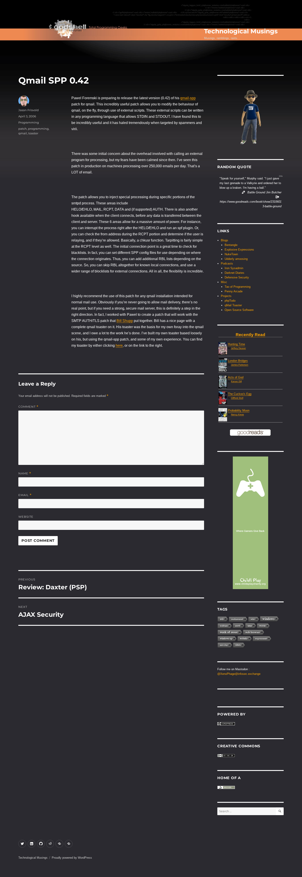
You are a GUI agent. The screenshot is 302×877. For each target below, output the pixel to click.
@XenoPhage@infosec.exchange (238, 673)
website (244, 638)
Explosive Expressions (239, 249)
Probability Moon (238, 410)
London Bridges (238, 360)
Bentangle (231, 245)
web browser (252, 632)
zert (237, 626)
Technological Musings (241, 31)
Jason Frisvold (28, 110)
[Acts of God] (222, 382)
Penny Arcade (234, 291)
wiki (253, 619)
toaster (33, 133)
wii (222, 619)
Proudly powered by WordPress (72, 857)
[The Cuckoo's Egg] (222, 398)
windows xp (226, 638)
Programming (28, 122)
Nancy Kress (237, 414)
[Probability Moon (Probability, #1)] (222, 415)
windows (268, 618)
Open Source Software (239, 310)
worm (262, 626)
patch (22, 128)
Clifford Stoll (237, 398)
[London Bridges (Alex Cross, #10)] (222, 365)
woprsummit (261, 638)
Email (25, 495)
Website (25, 516)
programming (38, 128)
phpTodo (230, 300)
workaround (237, 619)
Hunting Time (236, 344)
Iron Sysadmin (234, 268)
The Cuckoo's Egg (239, 394)
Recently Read (250, 334)
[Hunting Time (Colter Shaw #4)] (222, 348)
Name (24, 473)
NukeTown (231, 254)
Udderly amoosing (236, 259)
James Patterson (239, 364)
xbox (238, 645)
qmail (22, 133)
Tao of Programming (237, 286)
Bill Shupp (125, 321)
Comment (28, 407)
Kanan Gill (236, 381)
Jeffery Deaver (238, 348)
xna (250, 626)
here (119, 345)
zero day (224, 645)
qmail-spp (188, 98)
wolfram (224, 625)
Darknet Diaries (234, 272)
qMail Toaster (233, 305)
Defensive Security (237, 277)
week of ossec (229, 632)
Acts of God (235, 377)
